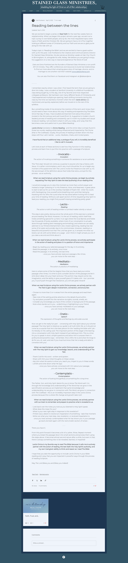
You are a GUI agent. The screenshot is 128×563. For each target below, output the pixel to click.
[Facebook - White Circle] (63, 557)
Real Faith (35, 474)
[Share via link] (45, 480)
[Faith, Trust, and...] (35, 506)
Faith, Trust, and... (32, 516)
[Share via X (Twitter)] (37, 480)
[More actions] (95, 20)
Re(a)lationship (44, 474)
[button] (103, 7)
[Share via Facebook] (32, 480)
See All (103, 495)
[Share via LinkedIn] (41, 480)
